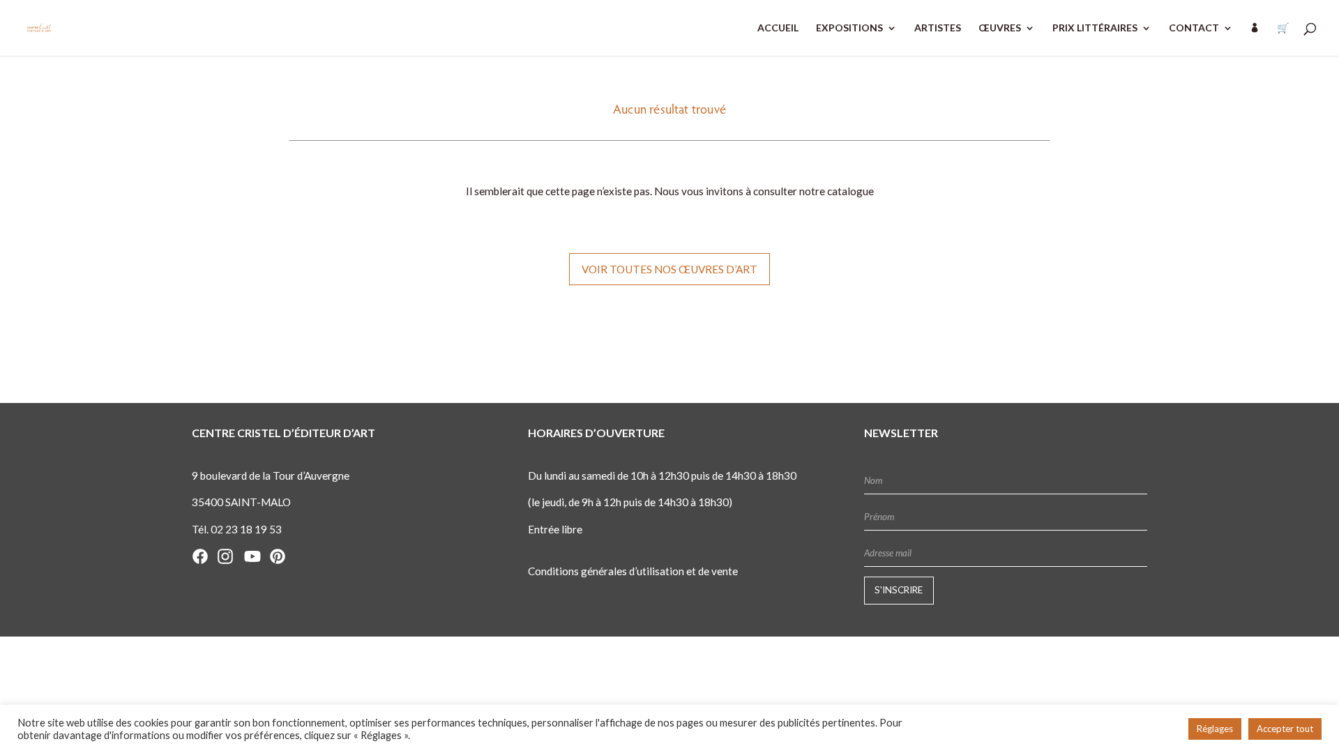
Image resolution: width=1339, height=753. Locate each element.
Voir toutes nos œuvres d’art (669, 269)
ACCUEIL (778, 28)
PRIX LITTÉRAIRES (1094, 28)
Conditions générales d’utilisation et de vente (633, 571)
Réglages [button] (1215, 728)
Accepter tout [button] (1285, 728)
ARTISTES (937, 28)
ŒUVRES (999, 28)
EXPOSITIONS (849, 28)
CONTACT (1194, 28)
